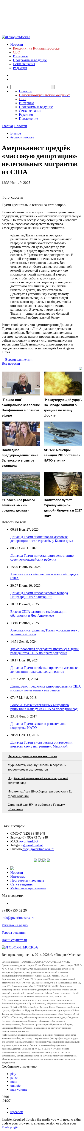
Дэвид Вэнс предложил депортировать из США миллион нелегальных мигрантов (45, 688)
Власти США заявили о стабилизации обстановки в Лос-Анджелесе (38, 613)
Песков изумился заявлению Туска (32, 756)
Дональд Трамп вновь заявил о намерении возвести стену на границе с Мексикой (41, 744)
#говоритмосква (22, 137)
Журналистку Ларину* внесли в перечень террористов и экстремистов (37, 767)
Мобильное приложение (28, 888)
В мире (15, 133)
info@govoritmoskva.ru (38, 849)
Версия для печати (19, 359)
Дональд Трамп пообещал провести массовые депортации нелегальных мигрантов (44, 669)
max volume (18, 1089)
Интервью (20, 56)
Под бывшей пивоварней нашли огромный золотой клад (38, 780)
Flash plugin (10, 1127)
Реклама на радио (15, 925)
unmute (15, 1085)
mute (13, 1081)
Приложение (28, 118)
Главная (7, 126)
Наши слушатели (14, 940)
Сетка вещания (24, 64)
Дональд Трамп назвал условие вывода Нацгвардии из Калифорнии (39, 595)
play (13, 1074)
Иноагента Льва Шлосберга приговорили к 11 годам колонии (40, 794)
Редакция (20, 68)
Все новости (11, 363)
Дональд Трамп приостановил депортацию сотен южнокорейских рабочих (42, 557)
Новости (16, 44)
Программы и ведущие (30, 60)
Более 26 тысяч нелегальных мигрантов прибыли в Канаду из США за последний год (44, 707)
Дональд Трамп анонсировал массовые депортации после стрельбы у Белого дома (41, 539)
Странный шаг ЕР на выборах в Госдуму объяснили (36, 807)
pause (14, 1078)
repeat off (16, 1112)
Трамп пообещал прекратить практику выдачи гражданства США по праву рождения (44, 651)
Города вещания (13, 932)
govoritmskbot (28, 841)
